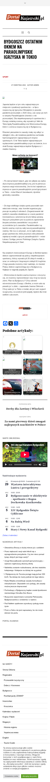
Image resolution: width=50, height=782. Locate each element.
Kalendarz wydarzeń (11, 711)
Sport (5, 77)
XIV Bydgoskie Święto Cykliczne (24, 512)
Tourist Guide (9, 743)
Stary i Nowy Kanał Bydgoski (29, 529)
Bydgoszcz (7, 691)
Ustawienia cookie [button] (11, 776)
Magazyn (6, 722)
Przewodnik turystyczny (14, 680)
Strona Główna (9, 670)
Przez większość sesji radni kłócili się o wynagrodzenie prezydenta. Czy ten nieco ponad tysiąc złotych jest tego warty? (24, 554)
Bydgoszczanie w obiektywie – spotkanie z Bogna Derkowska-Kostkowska (29, 499)
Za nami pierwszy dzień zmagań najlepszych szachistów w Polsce (25, 423)
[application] (25, 454)
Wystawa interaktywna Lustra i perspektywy (26, 486)
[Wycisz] (40, 464)
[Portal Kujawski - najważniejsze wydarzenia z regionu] (25, 17)
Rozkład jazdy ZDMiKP (13, 696)
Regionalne (7, 675)
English (6, 738)
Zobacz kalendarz (10, 535)
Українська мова (11, 732)
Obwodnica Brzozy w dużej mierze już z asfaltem (24, 548)
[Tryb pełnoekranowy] (44, 464)
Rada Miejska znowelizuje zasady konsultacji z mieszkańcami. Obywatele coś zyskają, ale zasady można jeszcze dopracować (24, 583)
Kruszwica (8, 706)
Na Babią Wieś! (20, 521)
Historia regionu (10, 727)
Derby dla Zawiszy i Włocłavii (25, 409)
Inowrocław (7, 701)
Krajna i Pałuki (8, 717)
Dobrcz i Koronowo (12, 685)
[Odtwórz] (6, 464)
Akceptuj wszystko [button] (30, 776)
